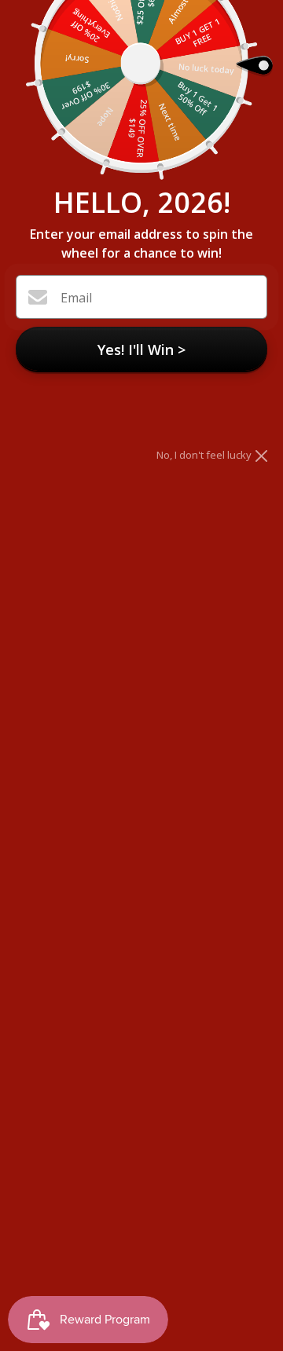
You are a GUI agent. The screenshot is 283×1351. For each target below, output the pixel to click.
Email (76, 297)
